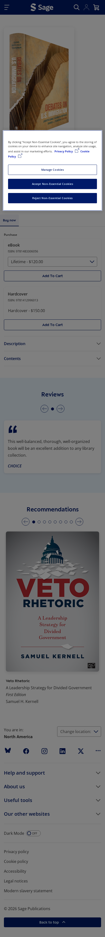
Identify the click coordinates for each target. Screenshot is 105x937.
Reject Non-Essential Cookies (52, 198)
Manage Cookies (52, 169)
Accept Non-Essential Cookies (52, 184)
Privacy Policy (64, 151)
